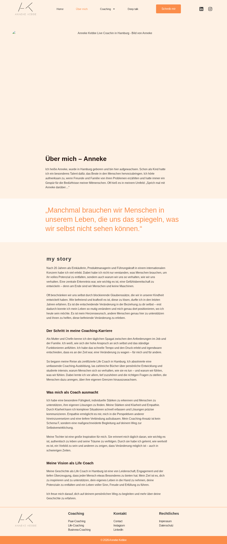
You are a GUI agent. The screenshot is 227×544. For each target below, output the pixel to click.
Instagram (119, 525)
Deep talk (133, 8)
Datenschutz (166, 525)
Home (60, 8)
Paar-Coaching (76, 521)
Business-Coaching (79, 529)
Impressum (165, 521)
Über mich (82, 8)
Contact (118, 521)
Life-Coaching (76, 525)
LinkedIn (118, 529)
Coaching (105, 8)
